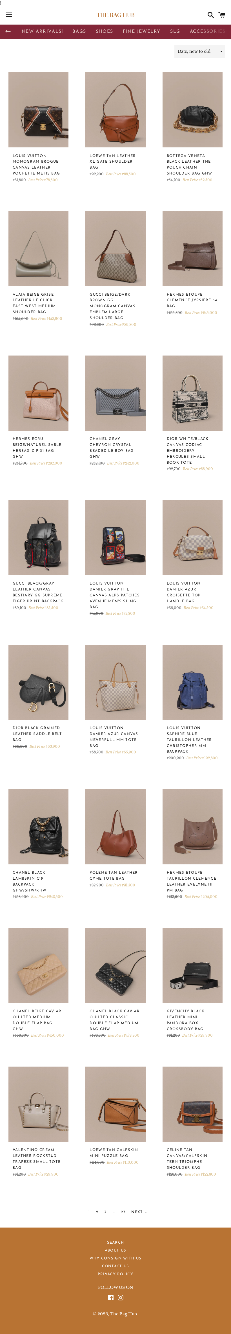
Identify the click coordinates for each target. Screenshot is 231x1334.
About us (115, 1250)
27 (123, 1212)
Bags (79, 31)
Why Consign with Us (116, 1258)
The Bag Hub (123, 1313)
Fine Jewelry (142, 31)
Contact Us (115, 1266)
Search (115, 1242)
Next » (139, 1212)
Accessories (208, 31)
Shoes (104, 31)
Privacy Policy (115, 1274)
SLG (175, 31)
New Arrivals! (42, 31)
